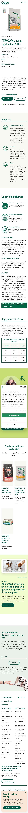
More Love (17, 756)
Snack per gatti (18, 758)
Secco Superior (18, 714)
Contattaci (20, 98)
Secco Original (18, 711)
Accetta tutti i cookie (14, 415)
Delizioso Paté (4, 747)
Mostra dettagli (20, 410)
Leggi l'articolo (8, 605)
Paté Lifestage (4, 732)
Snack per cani (4, 757)
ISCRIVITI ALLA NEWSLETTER (11, 807)
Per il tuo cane (6, 708)
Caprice (17, 738)
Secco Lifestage (5, 714)
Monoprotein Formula (6, 716)
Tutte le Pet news (22, 577)
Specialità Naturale (5, 755)
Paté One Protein (5, 738)
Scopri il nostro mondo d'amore (12, 428)
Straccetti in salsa (5, 750)
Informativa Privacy (8, 673)
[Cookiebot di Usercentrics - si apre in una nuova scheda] (20, 387)
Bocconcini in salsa (19, 733)
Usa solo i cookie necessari (14, 424)
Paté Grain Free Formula (7, 741)
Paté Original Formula (6, 729)
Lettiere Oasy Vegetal (20, 763)
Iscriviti (14, 662)
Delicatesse (17, 743)
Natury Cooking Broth (20, 751)
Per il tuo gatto (20, 708)
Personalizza (13, 420)
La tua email (4, 656)
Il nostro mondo (6, 697)
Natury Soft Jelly (5, 752)
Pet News (4, 704)
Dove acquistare (7, 98)
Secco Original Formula (6, 711)
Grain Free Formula (5, 723)
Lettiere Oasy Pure (19, 761)
